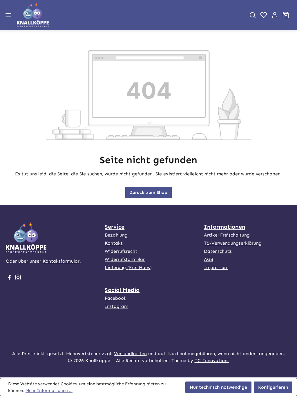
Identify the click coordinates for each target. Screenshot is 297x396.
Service (114, 226)
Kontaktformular (61, 261)
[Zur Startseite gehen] (129, 15)
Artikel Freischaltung (227, 235)
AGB (208, 259)
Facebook (115, 298)
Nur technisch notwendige (218, 387)
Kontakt (114, 243)
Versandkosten (130, 353)
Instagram (116, 306)
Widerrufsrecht (121, 251)
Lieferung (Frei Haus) (128, 267)
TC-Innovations (212, 360)
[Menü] (8, 15)
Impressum (216, 267)
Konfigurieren (273, 387)
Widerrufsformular (125, 259)
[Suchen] (252, 15)
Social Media (122, 289)
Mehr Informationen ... (49, 390)
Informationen (224, 226)
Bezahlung (116, 235)
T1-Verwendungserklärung (233, 243)
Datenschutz (218, 251)
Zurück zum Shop (148, 192)
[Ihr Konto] (274, 15)
